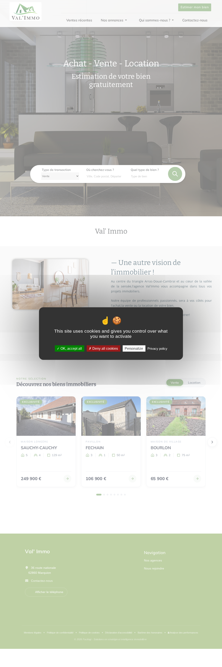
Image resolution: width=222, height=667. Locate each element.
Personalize (134, 348)
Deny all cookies (104, 348)
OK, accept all (71, 348)
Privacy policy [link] (157, 348)
